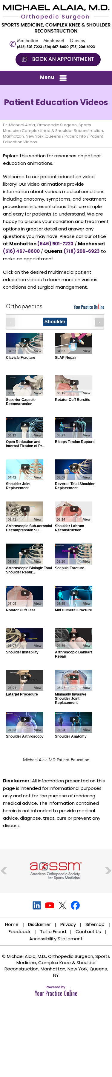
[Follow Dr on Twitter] (62, 905)
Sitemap (95, 924)
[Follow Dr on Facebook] (75, 905)
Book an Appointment (63, 59)
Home (12, 924)
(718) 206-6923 (82, 47)
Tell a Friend (53, 931)
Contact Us (88, 931)
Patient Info (75, 136)
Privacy (68, 924)
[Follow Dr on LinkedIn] (37, 905)
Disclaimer (39, 924)
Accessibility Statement (56, 939)
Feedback (19, 931)
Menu (47, 77)
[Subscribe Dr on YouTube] (50, 905)
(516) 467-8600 (56, 47)
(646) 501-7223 (29, 47)
